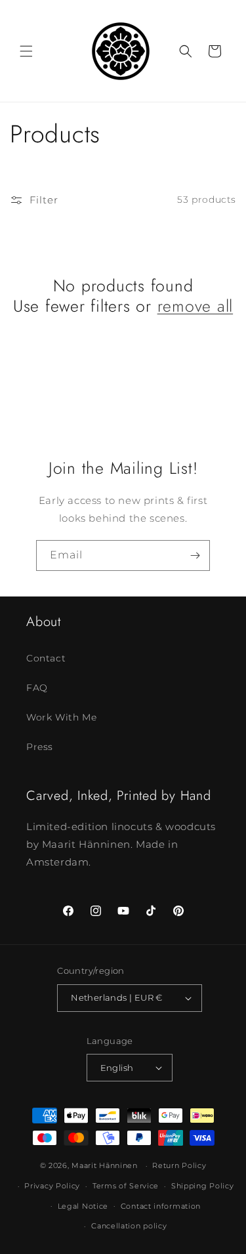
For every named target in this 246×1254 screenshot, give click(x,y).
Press (39, 747)
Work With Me (61, 717)
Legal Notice (83, 1206)
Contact (46, 658)
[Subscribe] (194, 555)
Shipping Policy (202, 1185)
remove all (195, 306)
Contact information (161, 1206)
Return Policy (179, 1165)
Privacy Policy (52, 1185)
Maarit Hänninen (105, 1165)
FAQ (37, 688)
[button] (26, 51)
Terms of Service (125, 1185)
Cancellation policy (129, 1225)
